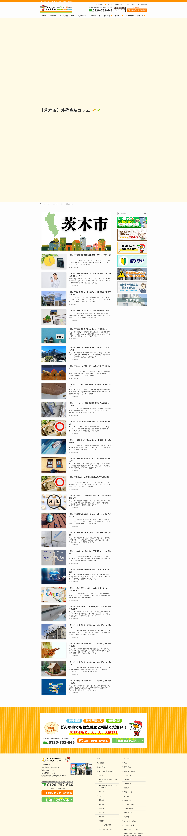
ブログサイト (128, 825)
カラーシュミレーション (106, 829)
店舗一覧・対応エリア (131, 771)
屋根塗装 (101, 808)
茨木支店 (128, 775)
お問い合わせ (128, 813)
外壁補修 (101, 804)
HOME (99, 759)
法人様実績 (100, 763)
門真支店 (128, 783)
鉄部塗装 (101, 816)
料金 (125, 763)
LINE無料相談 (128, 808)
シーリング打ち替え (105, 825)
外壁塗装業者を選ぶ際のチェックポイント (108, 786)
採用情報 (127, 817)
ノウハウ (101, 792)
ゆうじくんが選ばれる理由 (105, 771)
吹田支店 (128, 779)
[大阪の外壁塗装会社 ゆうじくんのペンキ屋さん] (56, 9)
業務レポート (128, 792)
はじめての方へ (102, 767)
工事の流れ (127, 767)
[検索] (145, 213)
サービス (100, 796)
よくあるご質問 (129, 804)
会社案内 (127, 796)
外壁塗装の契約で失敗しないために (108, 780)
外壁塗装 (101, 800)
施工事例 (127, 759)
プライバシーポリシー (131, 821)
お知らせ (127, 788)
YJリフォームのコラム (131, 829)
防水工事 (101, 812)
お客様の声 (127, 800)
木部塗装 (101, 821)
